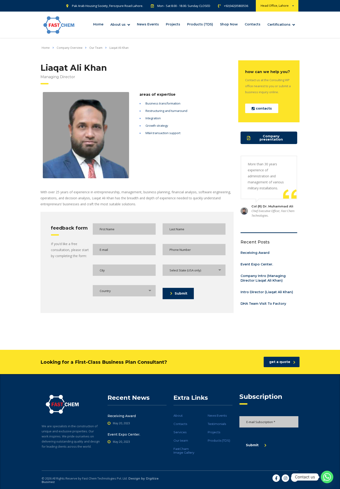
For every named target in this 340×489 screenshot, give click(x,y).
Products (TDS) (200, 24)
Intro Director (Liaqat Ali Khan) (267, 292)
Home (98, 24)
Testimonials (217, 424)
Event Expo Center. (257, 264)
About (178, 415)
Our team (180, 440)
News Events (148, 24)
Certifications (279, 24)
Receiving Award (255, 253)
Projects (173, 24)
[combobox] (194, 270)
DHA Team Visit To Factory (263, 303)
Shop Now (229, 24)
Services (179, 432)
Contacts (252, 24)
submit (181, 293)
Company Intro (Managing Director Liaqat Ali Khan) (263, 278)
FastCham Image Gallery (183, 450)
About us (118, 24)
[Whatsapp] (327, 477)
